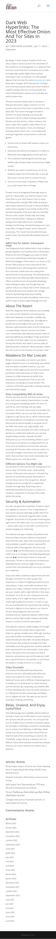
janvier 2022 (11, 878)
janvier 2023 (11, 827)
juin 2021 (10, 904)
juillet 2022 (10, 853)
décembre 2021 (12, 882)
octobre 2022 (11, 840)
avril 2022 (10, 865)
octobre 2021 (11, 891)
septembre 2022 (13, 844)
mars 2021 (10, 912)
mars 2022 (10, 870)
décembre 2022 (12, 831)
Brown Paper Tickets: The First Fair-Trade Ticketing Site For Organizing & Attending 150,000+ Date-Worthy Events (28, 769)
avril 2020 (10, 916)
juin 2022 (10, 857)
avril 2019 (10, 921)
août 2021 (10, 899)
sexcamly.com (40, 80)
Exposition (11, 49)
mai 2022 (10, 861)
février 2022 (11, 874)
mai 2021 (10, 908)
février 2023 (11, 823)
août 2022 (10, 848)
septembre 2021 (13, 895)
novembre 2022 (13, 836)
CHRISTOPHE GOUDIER (21, 46)
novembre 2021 (13, 887)
